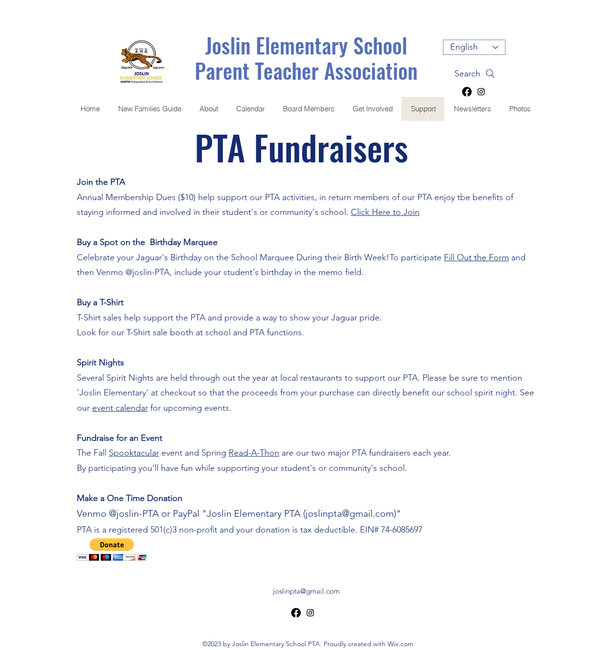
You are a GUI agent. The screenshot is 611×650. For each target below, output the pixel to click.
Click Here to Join (385, 212)
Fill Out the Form (476, 257)
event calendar (120, 408)
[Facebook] (467, 91)
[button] (112, 549)
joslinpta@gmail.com (350, 513)
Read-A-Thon (254, 453)
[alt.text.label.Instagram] (481, 91)
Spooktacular (134, 453)
